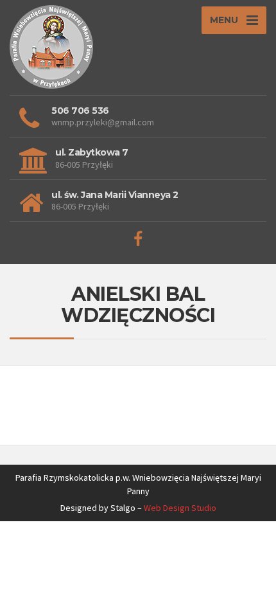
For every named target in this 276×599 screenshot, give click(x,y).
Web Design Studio (180, 508)
